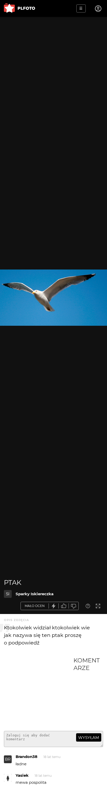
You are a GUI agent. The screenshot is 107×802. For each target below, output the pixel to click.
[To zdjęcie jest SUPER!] (54, 606)
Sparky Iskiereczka (35, 593)
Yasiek (22, 775)
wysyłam (88, 737)
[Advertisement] (38, 691)
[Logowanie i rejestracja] (98, 9)
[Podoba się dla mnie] (63, 606)
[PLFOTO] (19, 8)
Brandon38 (26, 756)
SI (8, 593)
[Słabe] (74, 606)
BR (8, 759)
